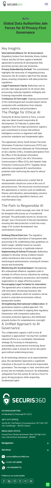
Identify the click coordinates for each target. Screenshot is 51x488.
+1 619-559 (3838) (14, 462)
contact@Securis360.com (17, 456)
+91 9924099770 (14, 467)
